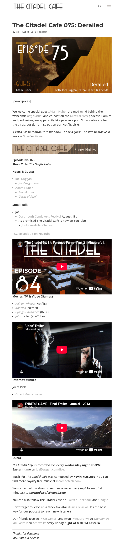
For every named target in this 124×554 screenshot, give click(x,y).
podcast (43, 31)
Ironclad (20, 308)
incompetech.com (68, 481)
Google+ (104, 500)
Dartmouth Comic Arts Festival (40, 216)
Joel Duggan (23, 179)
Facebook (85, 500)
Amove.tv (39, 523)
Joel (18, 31)
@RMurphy (80, 519)
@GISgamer (49, 519)
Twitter (39, 136)
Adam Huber (58, 111)
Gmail (27, 136)
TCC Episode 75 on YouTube (31, 234)
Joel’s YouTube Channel (37, 225)
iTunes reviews (78, 507)
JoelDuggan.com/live (50, 469)
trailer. (29, 394)
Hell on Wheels (25, 304)
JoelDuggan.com (29, 183)
